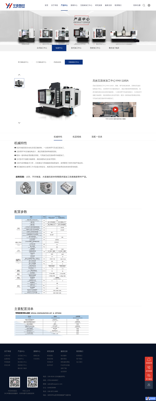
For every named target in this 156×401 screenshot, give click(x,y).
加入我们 (79, 362)
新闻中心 (74, 5)
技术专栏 (50, 365)
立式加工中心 (42, 48)
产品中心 (64, 5)
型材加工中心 (95, 48)
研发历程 (50, 359)
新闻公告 (36, 355)
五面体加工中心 (86, 5)
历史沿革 (7, 365)
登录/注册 (137, 5)
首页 (46, 5)
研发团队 (50, 355)
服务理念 (64, 359)
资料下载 (64, 368)
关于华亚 (54, 5)
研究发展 (98, 5)
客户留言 (79, 359)
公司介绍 (7, 355)
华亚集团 (7, 362)
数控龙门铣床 (114, 48)
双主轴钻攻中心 (23, 62)
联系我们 (118, 5)
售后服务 (64, 355)
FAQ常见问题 (65, 365)
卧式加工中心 (76, 48)
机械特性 (58, 137)
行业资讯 (36, 359)
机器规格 (77, 137)
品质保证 (7, 359)
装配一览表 (97, 137)
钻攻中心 (59, 48)
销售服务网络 (65, 362)
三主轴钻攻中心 (41, 62)
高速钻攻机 (57, 62)
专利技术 (50, 362)
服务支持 (108, 5)
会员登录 (64, 371)
